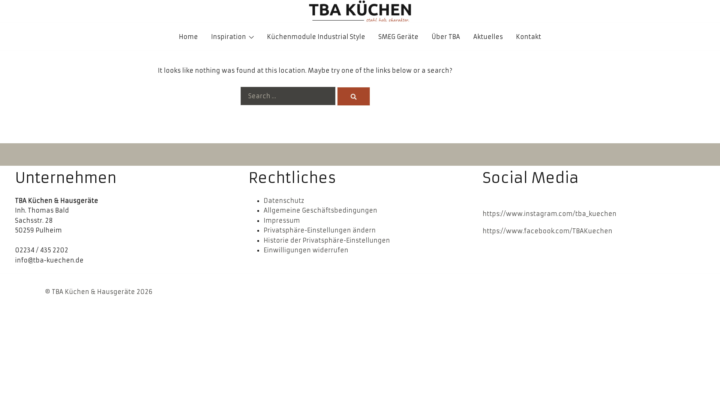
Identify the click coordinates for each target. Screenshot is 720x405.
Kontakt (528, 36)
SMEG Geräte (398, 36)
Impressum (282, 220)
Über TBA (446, 36)
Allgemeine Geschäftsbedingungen (320, 210)
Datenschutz (284, 200)
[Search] (353, 96)
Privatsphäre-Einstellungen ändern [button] (320, 230)
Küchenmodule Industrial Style (316, 36)
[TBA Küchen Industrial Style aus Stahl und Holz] (360, 11)
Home (188, 36)
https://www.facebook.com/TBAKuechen (547, 231)
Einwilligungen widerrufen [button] (306, 250)
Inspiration (228, 36)
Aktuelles (488, 36)
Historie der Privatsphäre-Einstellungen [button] (327, 240)
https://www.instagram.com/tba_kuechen (549, 214)
